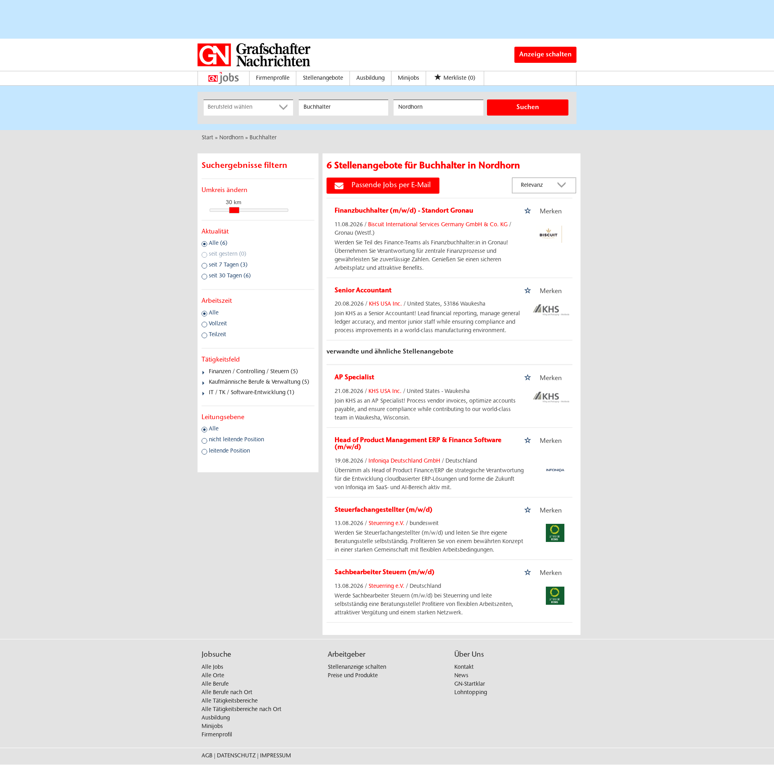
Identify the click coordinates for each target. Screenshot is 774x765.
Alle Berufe (215, 684)
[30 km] (234, 210)
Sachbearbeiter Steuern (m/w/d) (385, 572)
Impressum (275, 756)
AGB (207, 756)
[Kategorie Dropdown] (285, 107)
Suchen (527, 107)
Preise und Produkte (353, 676)
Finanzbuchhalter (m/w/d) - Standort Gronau (404, 211)
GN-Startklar (469, 684)
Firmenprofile (272, 78)
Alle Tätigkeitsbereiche (230, 701)
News (461, 676)
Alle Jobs (212, 667)
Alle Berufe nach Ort (227, 693)
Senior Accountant (363, 290)
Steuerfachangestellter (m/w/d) (384, 510)
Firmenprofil (217, 735)
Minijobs (408, 78)
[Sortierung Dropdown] (564, 185)
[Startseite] (225, 78)
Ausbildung (370, 78)
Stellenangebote (323, 78)
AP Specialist (354, 377)
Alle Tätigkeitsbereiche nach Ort (241, 710)
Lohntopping (470, 693)
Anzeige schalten (545, 55)
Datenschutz (236, 756)
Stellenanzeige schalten (357, 667)
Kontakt (464, 667)
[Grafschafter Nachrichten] (254, 54)
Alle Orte (213, 676)
